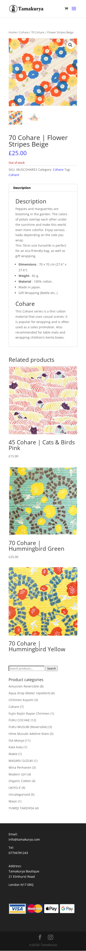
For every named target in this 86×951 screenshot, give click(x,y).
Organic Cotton (20, 781)
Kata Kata (16, 747)
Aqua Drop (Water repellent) (29, 693)
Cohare (24, 32)
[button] (70, 45)
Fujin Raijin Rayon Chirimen (29, 713)
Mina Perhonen (20, 767)
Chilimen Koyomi (21, 700)
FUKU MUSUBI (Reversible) (28, 727)
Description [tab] (22, 188)
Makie (13, 754)
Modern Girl (17, 774)
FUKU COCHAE (19, 720)
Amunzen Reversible (24, 686)
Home (13, 32)
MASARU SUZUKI (21, 761)
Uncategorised (19, 794)
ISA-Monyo (16, 740)
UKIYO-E (15, 788)
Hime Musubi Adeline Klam (29, 734)
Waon (13, 801)
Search (51, 668)
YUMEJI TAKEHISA (21, 808)
